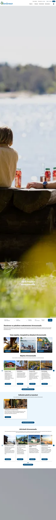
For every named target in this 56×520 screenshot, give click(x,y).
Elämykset (36, 3)
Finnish (54, 1)
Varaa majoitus (35, 1)
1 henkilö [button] (43, 320)
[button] (54, 370)
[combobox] (9, 320)
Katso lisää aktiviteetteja (28, 464)
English (48, 1)
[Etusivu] (7, 2)
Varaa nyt (7, 383)
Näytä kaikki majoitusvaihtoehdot (28, 389)
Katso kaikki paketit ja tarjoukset (28, 422)
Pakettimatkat (41, 3)
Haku (51, 320)
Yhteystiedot (40, 1)
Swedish (50, 1)
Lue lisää (44, 459)
